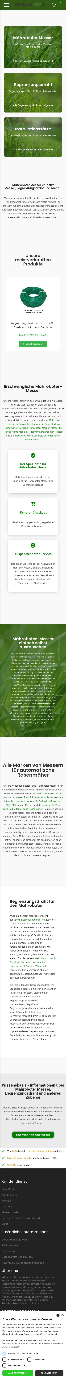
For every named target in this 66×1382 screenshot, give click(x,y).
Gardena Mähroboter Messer (34, 427)
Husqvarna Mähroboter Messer (45, 431)
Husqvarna (15, 966)
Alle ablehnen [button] (49, 1373)
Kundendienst (10, 1195)
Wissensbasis (10, 1212)
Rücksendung (10, 1245)
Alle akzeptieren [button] (17, 1373)
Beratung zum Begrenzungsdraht (22, 1218)
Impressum (9, 1251)
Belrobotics (41, 958)
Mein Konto (9, 1189)
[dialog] (33, 1346)
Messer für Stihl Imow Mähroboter (34, 797)
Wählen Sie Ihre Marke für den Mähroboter (33, 45)
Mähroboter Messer (33, 38)
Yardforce (15, 969)
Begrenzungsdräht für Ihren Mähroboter (33, 91)
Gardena (25, 962)
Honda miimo (39, 962)
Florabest (15, 962)
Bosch (52, 958)
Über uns (7, 1207)
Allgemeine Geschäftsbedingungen (23, 1263)
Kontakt (6, 1201)
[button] (61, 313)
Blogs (5, 1224)
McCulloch (28, 966)
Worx (38, 966)
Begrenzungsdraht (33, 85)
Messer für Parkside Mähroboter (43, 801)
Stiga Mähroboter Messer (19, 805)
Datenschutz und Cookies (17, 1257)
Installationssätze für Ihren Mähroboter (33, 135)
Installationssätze (33, 129)
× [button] (62, 1315)
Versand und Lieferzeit (15, 1240)
